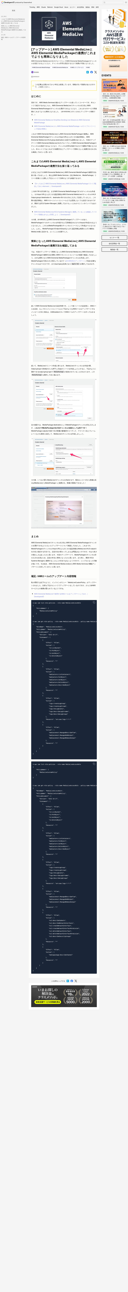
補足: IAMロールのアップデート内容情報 (13, 38)
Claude (43, 7)
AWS (38, 7)
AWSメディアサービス (77, 67)
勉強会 (88, 7)
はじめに (4, 16)
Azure (66, 7)
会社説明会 (80, 7)
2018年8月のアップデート (75, 261)
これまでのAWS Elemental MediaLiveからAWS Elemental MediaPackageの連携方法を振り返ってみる (13, 21)
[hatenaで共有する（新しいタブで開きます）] (87, 72)
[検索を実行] (104, 2)
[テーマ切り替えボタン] (126, 2)
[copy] (94, 602)
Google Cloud (58, 7)
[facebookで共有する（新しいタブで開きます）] (91, 72)
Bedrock (50, 7)
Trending (32, 7)
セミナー (72, 7)
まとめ (3, 35)
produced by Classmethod (23, 2)
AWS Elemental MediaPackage (41, 67)
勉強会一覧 (114, 249)
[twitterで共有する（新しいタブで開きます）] (95, 72)
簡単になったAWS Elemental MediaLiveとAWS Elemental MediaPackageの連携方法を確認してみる (13, 29)
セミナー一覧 (114, 237)
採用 (97, 7)
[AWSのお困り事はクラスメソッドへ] (64, 996)
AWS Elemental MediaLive (61, 67)
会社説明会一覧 (114, 243)
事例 (92, 7)
